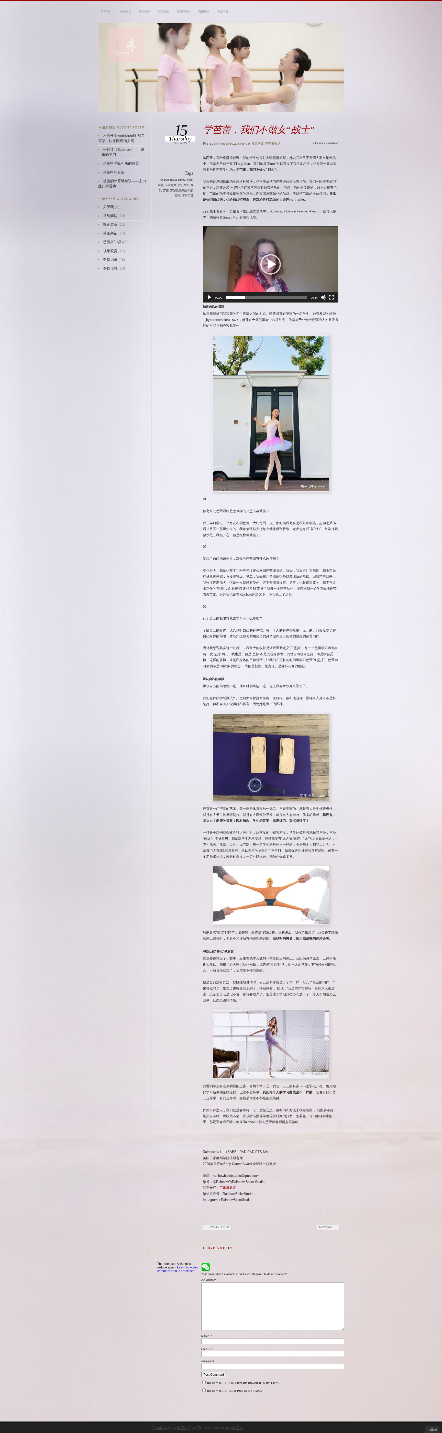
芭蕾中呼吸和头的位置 (121, 163)
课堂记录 (110, 260)
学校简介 (106, 11)
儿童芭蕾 (170, 185)
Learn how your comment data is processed (178, 1269)
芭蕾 (165, 190)
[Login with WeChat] (206, 1267)
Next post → (327, 1227)
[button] (270, 264)
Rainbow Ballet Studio (172, 179)
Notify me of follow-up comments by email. (244, 1383)
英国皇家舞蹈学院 (181, 190)
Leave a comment (327, 143)
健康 (160, 185)
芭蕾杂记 (110, 233)
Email (207, 1349)
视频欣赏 (110, 251)
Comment (208, 1280)
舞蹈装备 (144, 11)
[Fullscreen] (331, 297)
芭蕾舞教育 (227, 1188)
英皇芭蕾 (187, 195)
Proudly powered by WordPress (174, 1427)
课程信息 (125, 11)
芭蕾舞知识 (183, 11)
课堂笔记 (163, 11)
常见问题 (222, 11)
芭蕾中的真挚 (114, 172)
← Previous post (217, 1227)
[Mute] (323, 297)
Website (208, 1361)
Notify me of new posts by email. (235, 1390)
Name (206, 1336)
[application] (270, 264)
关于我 (108, 207)
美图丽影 (203, 11)
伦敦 (189, 179)
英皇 (177, 195)
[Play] (209, 297)
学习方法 (183, 185)
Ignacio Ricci (234, 1427)
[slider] (266, 297)
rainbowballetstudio (232, 143)
